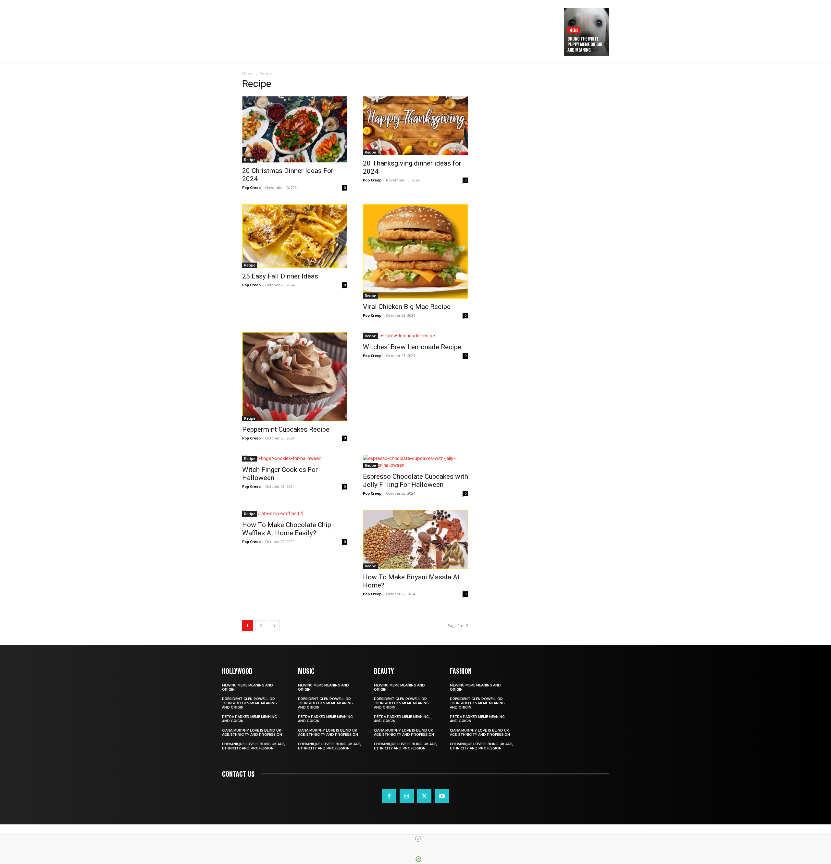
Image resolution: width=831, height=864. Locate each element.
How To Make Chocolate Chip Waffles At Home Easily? (286, 529)
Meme (573, 30)
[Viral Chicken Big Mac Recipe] (415, 251)
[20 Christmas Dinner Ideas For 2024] (294, 129)
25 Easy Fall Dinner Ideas (280, 276)
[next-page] (274, 625)
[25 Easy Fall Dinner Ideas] (294, 236)
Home (248, 74)
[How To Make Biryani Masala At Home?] (415, 539)
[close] (418, 839)
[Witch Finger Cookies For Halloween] (294, 458)
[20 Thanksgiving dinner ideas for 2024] (415, 125)
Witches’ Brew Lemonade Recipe (412, 347)
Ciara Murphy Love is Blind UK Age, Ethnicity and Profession (252, 732)
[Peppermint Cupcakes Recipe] (294, 376)
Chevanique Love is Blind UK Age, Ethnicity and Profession (253, 746)
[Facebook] (389, 796)
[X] (424, 796)
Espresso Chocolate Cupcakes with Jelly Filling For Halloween (415, 480)
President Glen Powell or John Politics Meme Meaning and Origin (249, 703)
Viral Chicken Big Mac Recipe (407, 307)
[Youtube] (442, 796)
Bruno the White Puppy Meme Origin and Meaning (584, 44)
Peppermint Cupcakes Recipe (285, 429)
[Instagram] (407, 796)
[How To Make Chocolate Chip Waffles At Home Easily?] (294, 513)
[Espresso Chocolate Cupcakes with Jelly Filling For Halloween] (415, 461)
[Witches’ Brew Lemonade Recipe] (415, 335)
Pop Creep (251, 187)
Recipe (249, 159)
